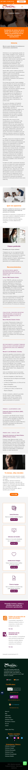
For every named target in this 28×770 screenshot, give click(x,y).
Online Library (8, 717)
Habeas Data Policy (9, 729)
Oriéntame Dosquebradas (10, 754)
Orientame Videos (9, 719)
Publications (8, 715)
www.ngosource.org (14, 707)
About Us (7, 711)
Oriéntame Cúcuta (9, 752)
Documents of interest (10, 721)
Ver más (13, 519)
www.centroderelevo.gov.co (14, 700)
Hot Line (7, 723)
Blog (6, 713)
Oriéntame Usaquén (9, 748)
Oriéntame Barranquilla (10, 750)
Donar (13, 494)
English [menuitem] (9, 679)
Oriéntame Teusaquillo (10, 746)
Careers (7, 725)
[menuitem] (9, 680)
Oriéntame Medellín (9, 756)
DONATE (21, 1)
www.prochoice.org (14, 692)
